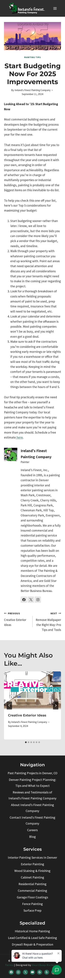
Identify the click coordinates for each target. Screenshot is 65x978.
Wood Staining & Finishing (32, 871)
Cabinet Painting (32, 877)
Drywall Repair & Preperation (32, 944)
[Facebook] (11, 972)
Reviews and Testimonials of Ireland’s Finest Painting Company (32, 795)
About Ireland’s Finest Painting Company (32, 808)
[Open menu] (55, 8)
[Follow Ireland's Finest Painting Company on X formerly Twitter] (31, 599)
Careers (32, 830)
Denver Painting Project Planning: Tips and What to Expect (32, 783)
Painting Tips (32, 57)
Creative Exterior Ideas (15, 619)
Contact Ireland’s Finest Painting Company (32, 820)
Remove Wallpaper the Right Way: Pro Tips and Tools (48, 622)
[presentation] (32, 690)
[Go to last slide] (9, 705)
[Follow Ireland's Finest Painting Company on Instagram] (38, 599)
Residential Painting (32, 884)
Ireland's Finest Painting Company (32, 90)
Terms (9, 965)
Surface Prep (33, 910)
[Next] (55, 705)
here (19, 437)
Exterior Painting (32, 864)
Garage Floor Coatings (32, 897)
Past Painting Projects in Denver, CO (32, 773)
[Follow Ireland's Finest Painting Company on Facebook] (24, 599)
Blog (32, 836)
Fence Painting (32, 904)
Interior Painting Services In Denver (32, 857)
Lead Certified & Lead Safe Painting (32, 938)
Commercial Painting (32, 890)
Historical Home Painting (32, 931)
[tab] (26, 742)
